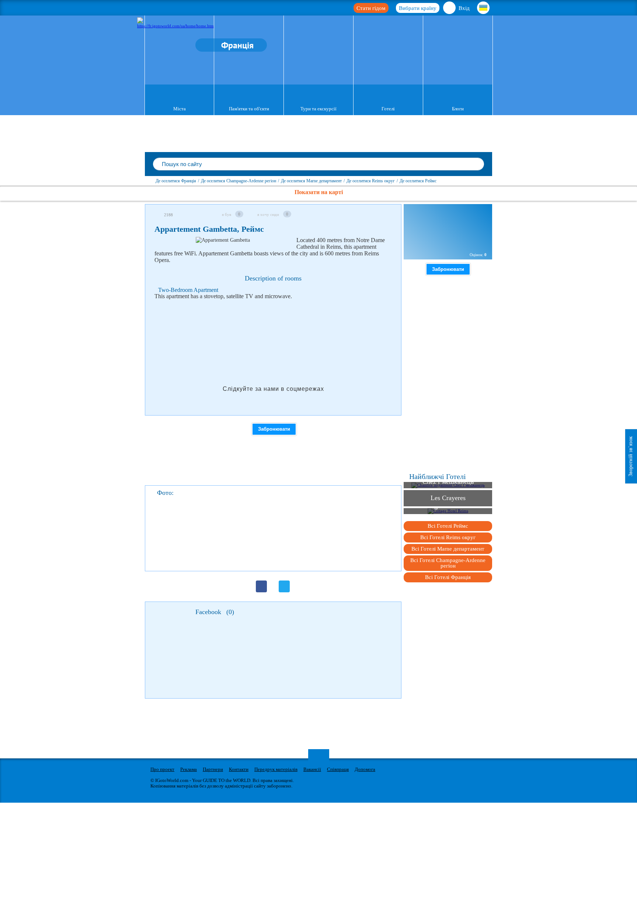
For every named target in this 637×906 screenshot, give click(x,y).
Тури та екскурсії (318, 108)
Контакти (238, 769)
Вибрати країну (417, 8)
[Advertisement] (288, 324)
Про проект (162, 769)
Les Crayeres (448, 498)
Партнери (213, 769)
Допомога (365, 769)
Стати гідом (371, 8)
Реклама (188, 769)
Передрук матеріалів (275, 769)
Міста (179, 108)
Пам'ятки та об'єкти (249, 108)
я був (226, 214)
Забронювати (274, 429)
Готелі (388, 108)
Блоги (458, 108)
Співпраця (338, 769)
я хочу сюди (268, 214)
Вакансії (312, 769)
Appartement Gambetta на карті (446, 239)
